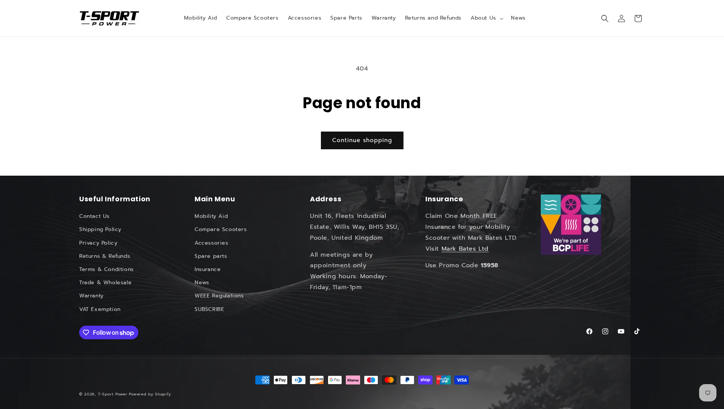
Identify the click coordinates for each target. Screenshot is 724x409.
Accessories (212, 243)
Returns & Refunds (104, 256)
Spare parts (211, 256)
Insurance (208, 269)
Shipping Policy (100, 229)
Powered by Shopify (150, 394)
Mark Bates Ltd (465, 248)
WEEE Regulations (219, 296)
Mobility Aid (211, 216)
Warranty (91, 296)
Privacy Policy (98, 243)
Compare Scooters (221, 229)
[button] (486, 18)
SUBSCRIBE (209, 309)
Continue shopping (362, 140)
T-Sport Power (112, 394)
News (202, 282)
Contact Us (94, 216)
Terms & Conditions (106, 269)
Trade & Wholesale (105, 282)
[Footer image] (571, 225)
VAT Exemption (100, 309)
